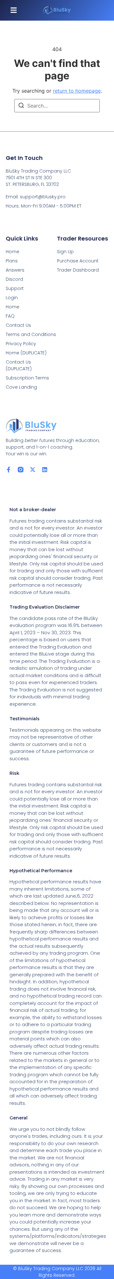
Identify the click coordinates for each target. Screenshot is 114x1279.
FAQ (10, 316)
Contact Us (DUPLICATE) (19, 365)
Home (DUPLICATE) (26, 353)
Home (12, 251)
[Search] (21, 106)
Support (15, 288)
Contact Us (18, 325)
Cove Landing (21, 387)
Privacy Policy (21, 343)
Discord (14, 279)
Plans (12, 261)
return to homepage (77, 91)
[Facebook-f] (8, 469)
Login (12, 297)
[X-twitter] (32, 469)
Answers (15, 270)
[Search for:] (57, 105)
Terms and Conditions (31, 334)
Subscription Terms (27, 378)
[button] (13, 10)
